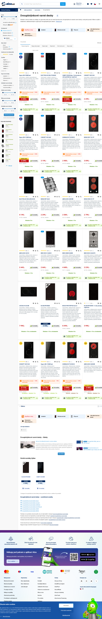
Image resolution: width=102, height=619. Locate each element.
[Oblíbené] (91, 4)
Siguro (4, 59)
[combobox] (40, 4)
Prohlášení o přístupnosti (10, 598)
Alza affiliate (58, 589)
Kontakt (40, 581)
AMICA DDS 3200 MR (67, 199)
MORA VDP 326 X (45, 199)
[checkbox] (9, 23)
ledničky (85, 448)
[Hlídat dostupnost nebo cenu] (35, 73)
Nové (4, 45)
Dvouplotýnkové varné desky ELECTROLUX (32, 506)
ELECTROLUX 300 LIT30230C (48, 75)
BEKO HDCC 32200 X (46, 253)
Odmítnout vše (66, 615)
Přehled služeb (8, 601)
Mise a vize (41, 592)
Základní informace (43, 586)
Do (16, 16)
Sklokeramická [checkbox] (6, 78)
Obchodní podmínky (9, 595)
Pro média (40, 598)
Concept (5, 64)
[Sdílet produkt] (57, 15)
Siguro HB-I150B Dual (25, 75)
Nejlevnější (44, 46)
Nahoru (23, 406)
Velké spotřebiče (28, 9)
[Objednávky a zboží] (88, 4)
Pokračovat (59, 21)
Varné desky (37, 9)
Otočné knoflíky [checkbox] (7, 87)
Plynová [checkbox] (5, 80)
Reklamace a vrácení (9, 586)
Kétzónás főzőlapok (54, 524)
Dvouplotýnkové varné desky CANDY (30, 508)
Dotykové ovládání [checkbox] (7, 85)
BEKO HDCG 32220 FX (89, 253)
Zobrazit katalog (5, 10)
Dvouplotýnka (46, 9)
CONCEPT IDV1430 (46, 137)
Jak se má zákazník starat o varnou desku (46, 441)
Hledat (63, 4)
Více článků (61, 453)
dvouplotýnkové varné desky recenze (57, 519)
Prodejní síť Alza (8, 589)
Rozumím (66, 605)
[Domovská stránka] (20, 10)
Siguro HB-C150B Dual (25, 137)
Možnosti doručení (9, 581)
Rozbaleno (5, 47)
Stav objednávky (25, 581)
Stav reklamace (25, 583)
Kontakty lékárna (42, 583)
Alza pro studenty (59, 592)
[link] (9, 166)
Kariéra (40, 595)
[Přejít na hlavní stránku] (8, 4)
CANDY (5, 68)
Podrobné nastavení (66, 610)
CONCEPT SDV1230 (89, 75)
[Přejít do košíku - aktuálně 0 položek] (99, 4)
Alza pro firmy (58, 581)
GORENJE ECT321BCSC (68, 137)
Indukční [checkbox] (5, 76)
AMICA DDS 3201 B (24, 253)
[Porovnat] (37, 73)
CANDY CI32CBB (40, 477)
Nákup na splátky (8, 592)
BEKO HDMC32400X (67, 253)
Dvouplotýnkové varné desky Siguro (30, 500)
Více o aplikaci (11, 561)
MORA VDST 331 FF (89, 137)
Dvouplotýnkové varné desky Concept (31, 502)
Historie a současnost (43, 589)
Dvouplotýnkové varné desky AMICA (30, 510)
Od (1, 16)
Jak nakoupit (24, 586)
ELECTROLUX (6, 62)
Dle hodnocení (60, 46)
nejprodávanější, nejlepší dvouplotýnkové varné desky (68, 517)
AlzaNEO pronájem (59, 583)
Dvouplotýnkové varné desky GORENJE (31, 504)
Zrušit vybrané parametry (9, 117)
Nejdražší (52, 46)
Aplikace (40, 601)
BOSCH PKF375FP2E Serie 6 (69, 305)
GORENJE (5, 66)
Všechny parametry (9, 114)
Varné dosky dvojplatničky (46, 522)
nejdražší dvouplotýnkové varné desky (58, 515)
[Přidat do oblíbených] (33, 73)
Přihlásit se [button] (78, 4)
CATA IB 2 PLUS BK (24, 305)
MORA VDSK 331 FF (89, 199)
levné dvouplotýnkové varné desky (60, 514)
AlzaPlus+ (57, 586)
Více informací (6, 616)
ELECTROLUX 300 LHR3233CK (27, 199)
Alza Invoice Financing (60, 598)
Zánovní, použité (7, 49)
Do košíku (35, 99)
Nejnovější (69, 46)
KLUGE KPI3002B (45, 305)
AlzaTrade (57, 595)
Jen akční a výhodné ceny (9, 22)
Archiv (24, 430)
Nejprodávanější (36, 46)
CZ (83, 588)
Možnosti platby (8, 583)
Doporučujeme (25, 46)
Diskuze (99, 42)
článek (85, 441)
